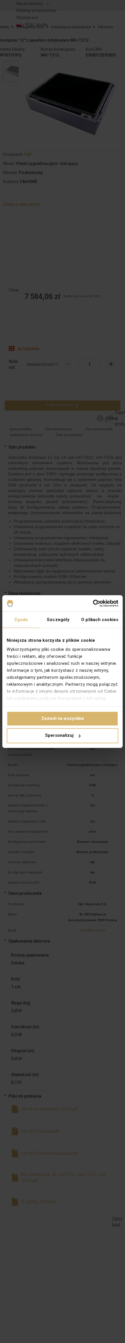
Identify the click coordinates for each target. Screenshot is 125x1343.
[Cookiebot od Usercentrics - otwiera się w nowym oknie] (92, 603)
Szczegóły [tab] (58, 619)
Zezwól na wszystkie (62, 718)
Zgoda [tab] (21, 619)
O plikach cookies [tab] (99, 619)
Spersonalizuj (59, 735)
